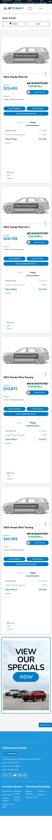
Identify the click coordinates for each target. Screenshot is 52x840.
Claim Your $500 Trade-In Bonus (26, 114)
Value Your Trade (37, 108)
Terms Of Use (20, 828)
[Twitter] (9, 775)
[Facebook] (4, 775)
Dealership (43, 786)
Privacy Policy (14, 828)
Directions (41, 795)
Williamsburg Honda (6, 828)
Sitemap (25, 828)
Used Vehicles (7, 795)
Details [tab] (19, 122)
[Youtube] (14, 775)
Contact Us (12, 753)
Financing (31, 786)
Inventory (7, 786)
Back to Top (45, 725)
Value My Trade (31, 797)
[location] (49, 2)
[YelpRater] (20, 775)
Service (18, 786)
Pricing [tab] (32, 122)
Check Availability (14, 108)
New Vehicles (7, 791)
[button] (46, 74)
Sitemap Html (31, 828)
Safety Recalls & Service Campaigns (44, 828)
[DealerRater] (25, 775)
